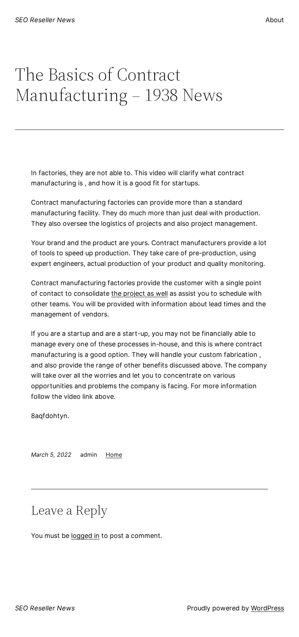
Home (114, 454)
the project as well (139, 293)
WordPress (267, 608)
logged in (85, 535)
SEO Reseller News (45, 20)
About (274, 20)
